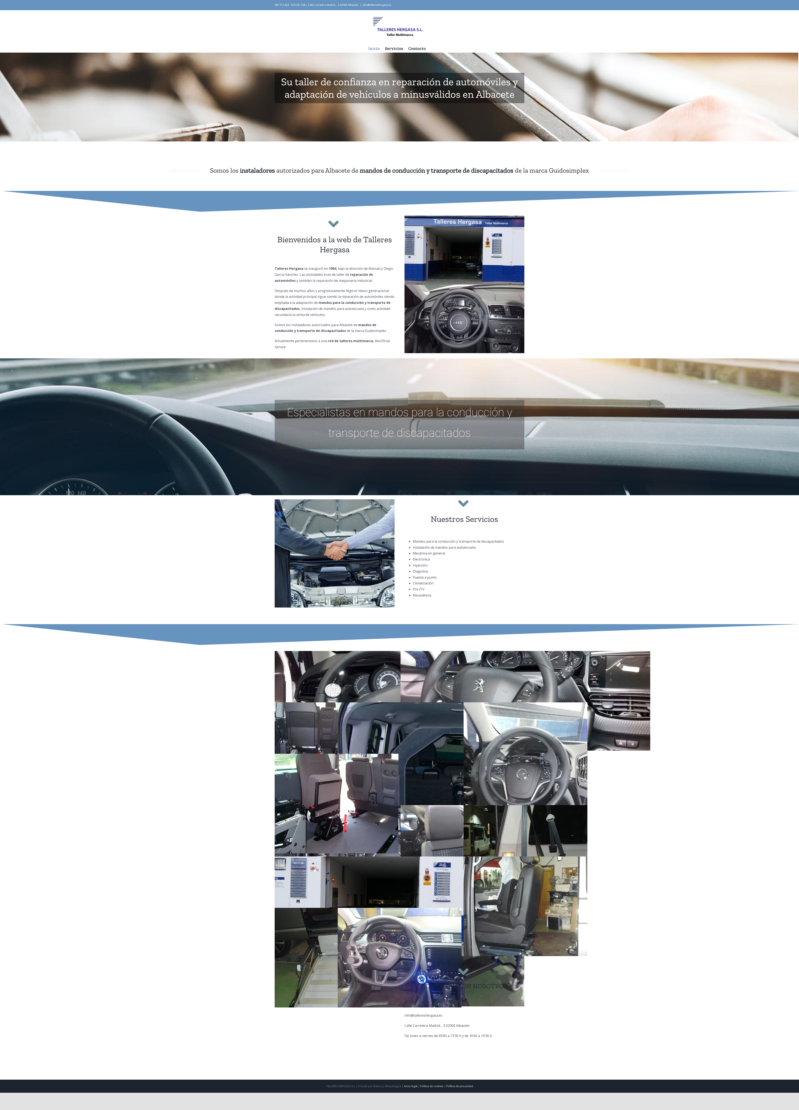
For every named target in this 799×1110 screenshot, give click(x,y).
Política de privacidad (459, 1086)
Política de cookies (431, 1086)
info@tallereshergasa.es (377, 5)
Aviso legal (410, 1086)
